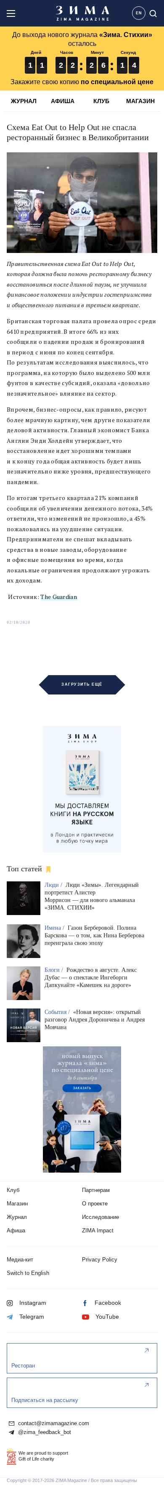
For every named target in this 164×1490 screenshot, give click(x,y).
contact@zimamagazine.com (52, 1423)
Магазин (17, 1203)
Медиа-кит (20, 1259)
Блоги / (55, 970)
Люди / (54, 885)
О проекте (95, 1203)
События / (58, 1012)
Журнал (17, 1217)
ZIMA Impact (98, 1230)
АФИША (62, 101)
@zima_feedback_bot (43, 1432)
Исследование (100, 1217)
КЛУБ (101, 101)
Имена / (55, 928)
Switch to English (28, 1273)
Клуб (13, 1190)
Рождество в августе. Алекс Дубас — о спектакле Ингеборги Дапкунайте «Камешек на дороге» (91, 977)
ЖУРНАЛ (24, 101)
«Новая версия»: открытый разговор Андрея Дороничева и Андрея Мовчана (95, 1019)
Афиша (16, 1230)
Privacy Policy (99, 1259)
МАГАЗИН (140, 101)
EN (139, 13)
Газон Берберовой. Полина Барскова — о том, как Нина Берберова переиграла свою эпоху (94, 935)
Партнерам (96, 1190)
